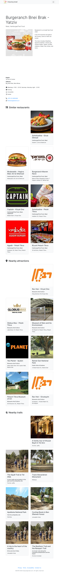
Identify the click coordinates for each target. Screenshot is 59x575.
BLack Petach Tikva (40, 245)
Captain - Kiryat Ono (15, 209)
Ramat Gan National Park (40, 362)
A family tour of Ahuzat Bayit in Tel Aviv (41, 442)
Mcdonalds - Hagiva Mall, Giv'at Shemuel (15, 173)
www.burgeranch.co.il (13, 100)
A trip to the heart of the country (17, 547)
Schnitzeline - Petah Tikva (40, 210)
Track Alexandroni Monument (39, 476)
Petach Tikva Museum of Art (16, 398)
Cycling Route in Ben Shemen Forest (40, 513)
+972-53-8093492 (13, 98)
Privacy (20, 568)
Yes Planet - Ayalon (15, 361)
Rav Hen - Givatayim (40, 397)
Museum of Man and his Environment (42, 324)
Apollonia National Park (16, 512)
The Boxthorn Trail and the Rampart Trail (41, 547)
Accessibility (30, 568)
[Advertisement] (29, 10)
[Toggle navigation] (53, 2)
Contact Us (38, 568)
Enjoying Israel (12, 2)
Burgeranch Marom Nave (40, 173)
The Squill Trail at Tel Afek (15, 476)
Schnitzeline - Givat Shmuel (40, 137)
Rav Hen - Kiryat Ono (40, 289)
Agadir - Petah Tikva (15, 245)
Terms (24, 568)
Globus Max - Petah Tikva (15, 324)
